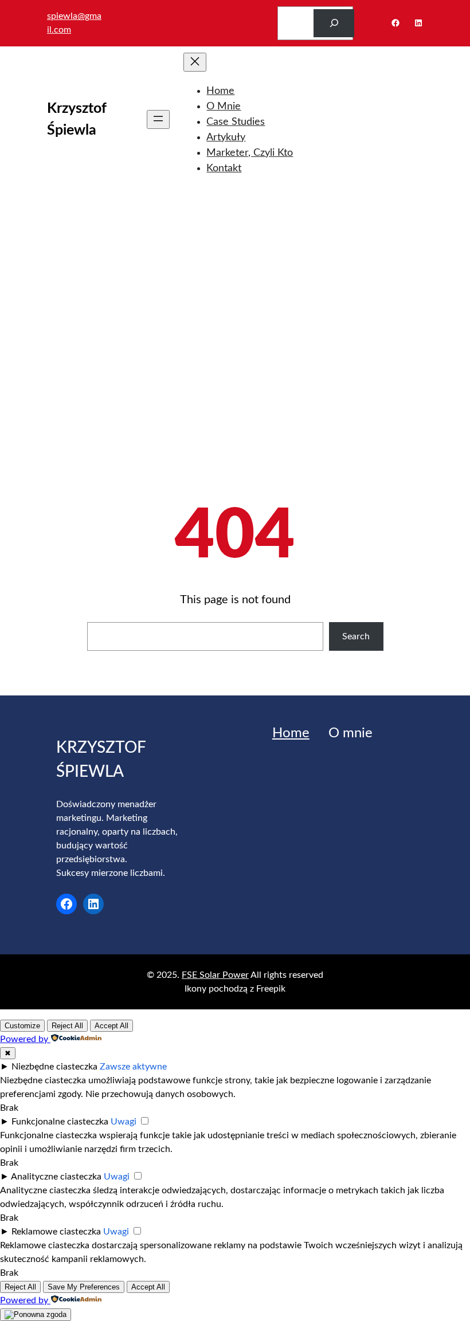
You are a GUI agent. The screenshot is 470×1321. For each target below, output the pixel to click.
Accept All (111, 1025)
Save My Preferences (84, 1287)
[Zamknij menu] (194, 62)
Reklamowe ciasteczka (56, 1231)
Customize (22, 1025)
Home (291, 733)
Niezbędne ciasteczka (54, 1066)
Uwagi (123, 1121)
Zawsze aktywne (133, 1066)
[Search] (334, 23)
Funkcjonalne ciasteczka (59, 1121)
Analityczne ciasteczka (56, 1176)
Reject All (67, 1025)
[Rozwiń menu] (158, 119)
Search (356, 636)
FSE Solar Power (215, 975)
